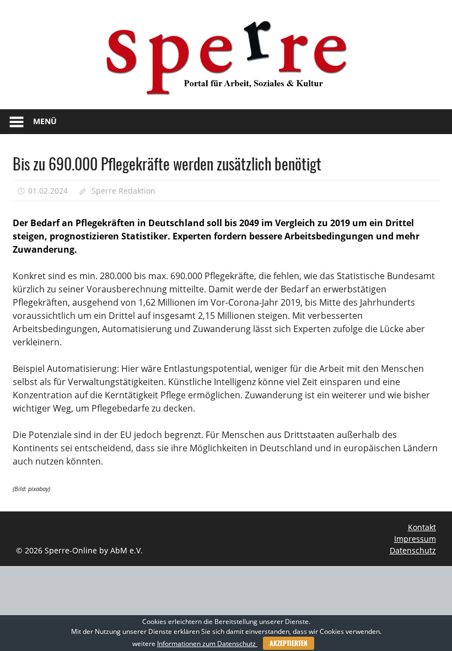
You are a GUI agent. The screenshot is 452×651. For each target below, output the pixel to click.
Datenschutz (413, 550)
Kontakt (422, 527)
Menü (45, 121)
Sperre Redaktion (123, 190)
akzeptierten (289, 643)
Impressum (415, 538)
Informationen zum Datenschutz (207, 643)
